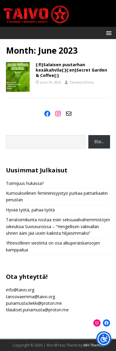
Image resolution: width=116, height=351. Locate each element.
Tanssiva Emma (81, 82)
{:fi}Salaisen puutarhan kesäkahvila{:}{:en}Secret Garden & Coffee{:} (71, 70)
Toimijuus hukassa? (25, 183)
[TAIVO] (58, 23)
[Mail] (68, 113)
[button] (108, 32)
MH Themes (94, 345)
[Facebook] (47, 113)
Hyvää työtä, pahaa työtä (30, 210)
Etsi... (99, 141)
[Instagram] (58, 113)
